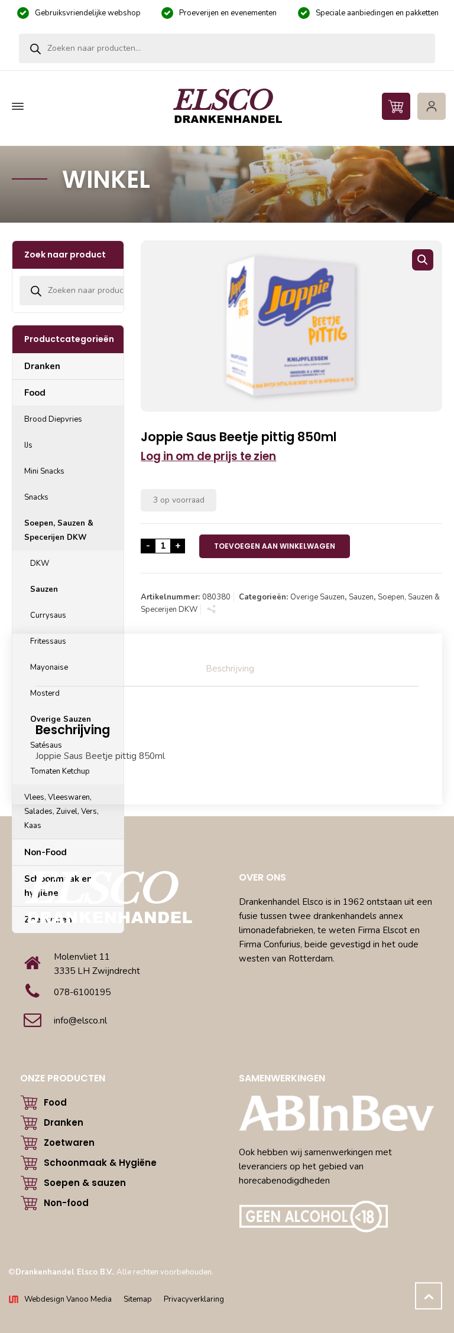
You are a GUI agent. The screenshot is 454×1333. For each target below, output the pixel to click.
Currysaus (48, 615)
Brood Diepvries (53, 419)
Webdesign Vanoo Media (68, 1299)
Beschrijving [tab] (230, 668)
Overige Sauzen (317, 597)
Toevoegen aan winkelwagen (274, 546)
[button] (422, 259)
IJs (28, 445)
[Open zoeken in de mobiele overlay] (227, 48)
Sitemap (138, 1299)
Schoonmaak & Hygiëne (100, 1162)
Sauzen (361, 597)
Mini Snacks (44, 471)
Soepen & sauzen (85, 1182)
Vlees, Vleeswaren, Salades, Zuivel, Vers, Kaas (61, 811)
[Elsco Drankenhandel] (227, 106)
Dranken (42, 366)
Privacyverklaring (194, 1299)
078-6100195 (82, 992)
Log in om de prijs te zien (208, 456)
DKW (39, 563)
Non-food (66, 1203)
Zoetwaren (69, 1142)
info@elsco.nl (80, 1020)
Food (35, 393)
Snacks (36, 497)
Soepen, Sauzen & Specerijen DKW (58, 530)
